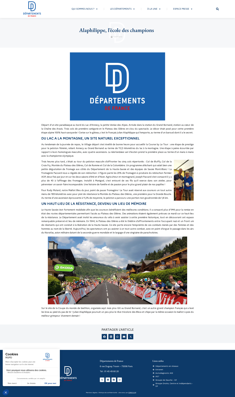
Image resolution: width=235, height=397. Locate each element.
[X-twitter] (102, 380)
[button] (217, 9)
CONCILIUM (132, 392)
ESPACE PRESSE (181, 9)
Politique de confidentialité (107, 392)
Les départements (121, 9)
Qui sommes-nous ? (83, 9)
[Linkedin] (108, 380)
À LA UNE (152, 9)
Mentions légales (91, 392)
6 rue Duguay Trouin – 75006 (114, 366)
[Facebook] (114, 380)
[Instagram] (119, 380)
